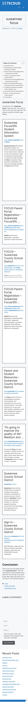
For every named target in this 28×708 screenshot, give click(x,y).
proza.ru (4, 665)
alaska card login (9, 586)
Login (6, 583)
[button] (19, 7)
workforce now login (8, 681)
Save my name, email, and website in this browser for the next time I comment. (13, 636)
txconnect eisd (7, 657)
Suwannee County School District (14, 91)
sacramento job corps (9, 689)
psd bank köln (6, 679)
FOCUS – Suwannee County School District (12, 76)
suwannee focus (9, 65)
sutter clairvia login (8, 671)
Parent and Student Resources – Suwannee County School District (14, 84)
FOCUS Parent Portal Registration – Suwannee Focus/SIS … (14, 72)
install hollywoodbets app (10, 660)
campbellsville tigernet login (11, 684)
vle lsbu (4, 695)
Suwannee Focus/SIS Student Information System (12, 68)
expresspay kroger (8, 673)
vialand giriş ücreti (8, 687)
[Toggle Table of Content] (22, 63)
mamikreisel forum (10, 588)
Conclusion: (8, 97)
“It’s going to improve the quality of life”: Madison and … (13, 88)
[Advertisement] (14, 46)
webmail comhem (7, 692)
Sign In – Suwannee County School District (12, 94)
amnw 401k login (7, 676)
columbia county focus (9, 668)
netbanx (4, 663)
